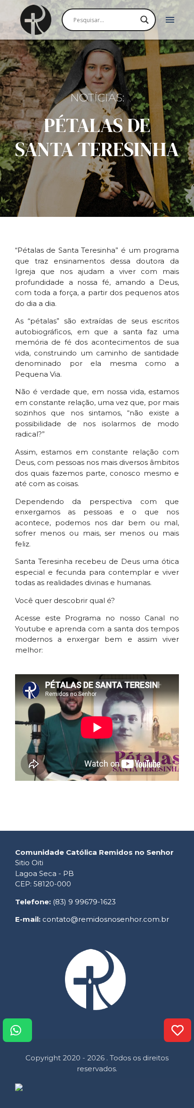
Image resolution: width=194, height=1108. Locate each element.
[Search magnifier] (144, 19)
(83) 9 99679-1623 (84, 901)
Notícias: (97, 97)
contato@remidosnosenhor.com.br (105, 919)
